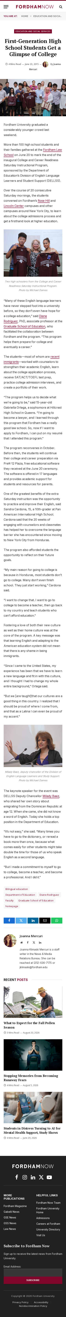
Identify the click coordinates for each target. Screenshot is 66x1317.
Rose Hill (44, 200)
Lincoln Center (14, 206)
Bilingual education (17, 889)
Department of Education (20, 894)
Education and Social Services (33, 31)
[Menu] (6, 7)
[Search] (60, 7)
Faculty (10, 900)
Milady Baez (51, 796)
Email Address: (12, 1266)
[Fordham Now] (35, 7)
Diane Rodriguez (49, 894)
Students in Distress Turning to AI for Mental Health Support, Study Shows (32, 1130)
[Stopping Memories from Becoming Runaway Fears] (33, 1055)
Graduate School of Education (24, 326)
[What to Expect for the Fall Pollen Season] (33, 1002)
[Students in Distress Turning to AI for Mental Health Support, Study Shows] (33, 1107)
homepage (12, 906)
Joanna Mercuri (31, 936)
